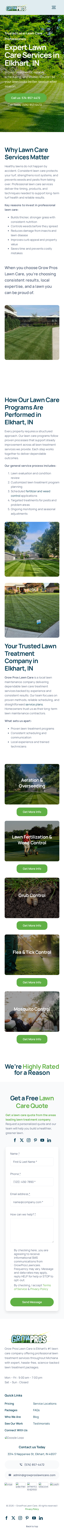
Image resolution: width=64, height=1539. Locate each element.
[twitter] (22, 1140)
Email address (20, 1194)
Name (15, 1153)
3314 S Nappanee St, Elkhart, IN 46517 (32, 1454)
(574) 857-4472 (32, 105)
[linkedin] (49, 1140)
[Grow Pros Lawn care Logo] (18, 5)
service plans (34, 704)
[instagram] (28, 1140)
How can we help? (23, 1214)
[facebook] (15, 1140)
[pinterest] (35, 1140)
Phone (15, 1174)
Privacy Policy (39, 1289)
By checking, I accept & (32, 1287)
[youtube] (42, 1140)
